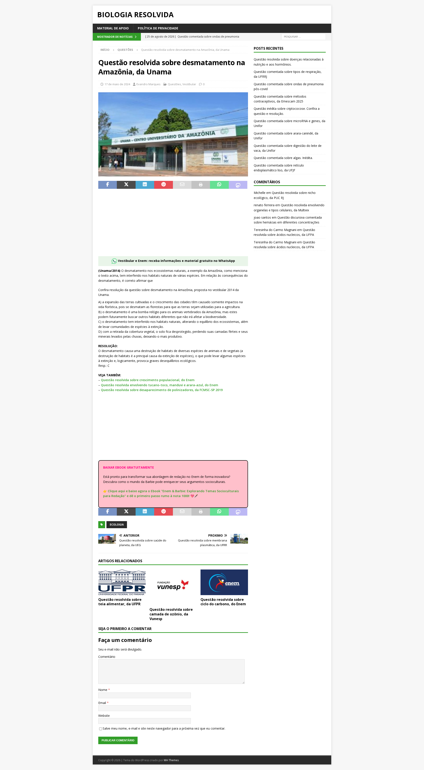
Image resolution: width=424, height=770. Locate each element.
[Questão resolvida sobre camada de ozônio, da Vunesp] (173, 587)
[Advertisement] (173, 225)
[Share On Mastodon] (238, 185)
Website (104, 715)
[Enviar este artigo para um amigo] (182, 185)
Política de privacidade (158, 28)
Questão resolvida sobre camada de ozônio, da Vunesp (171, 614)
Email (102, 703)
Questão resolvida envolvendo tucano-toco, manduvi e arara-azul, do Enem (159, 385)
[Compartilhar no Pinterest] (163, 185)
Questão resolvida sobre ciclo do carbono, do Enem (223, 602)
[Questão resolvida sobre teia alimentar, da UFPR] (122, 582)
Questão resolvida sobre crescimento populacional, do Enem (148, 380)
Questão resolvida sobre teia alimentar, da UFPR (120, 602)
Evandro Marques (148, 84)
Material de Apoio (113, 28)
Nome (103, 690)
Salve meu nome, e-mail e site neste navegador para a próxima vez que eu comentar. (164, 728)
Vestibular (189, 84)
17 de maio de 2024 (117, 84)
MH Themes (171, 760)
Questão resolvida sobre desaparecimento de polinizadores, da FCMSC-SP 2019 (162, 390)
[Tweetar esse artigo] (126, 185)
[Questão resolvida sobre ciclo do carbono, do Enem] (224, 582)
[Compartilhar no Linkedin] (145, 185)
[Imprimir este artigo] (200, 185)
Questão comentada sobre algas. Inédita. (283, 158)
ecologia (117, 524)
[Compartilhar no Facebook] (107, 185)
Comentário (106, 657)
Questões (174, 84)
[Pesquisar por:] (304, 36)
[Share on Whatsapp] (219, 185)
